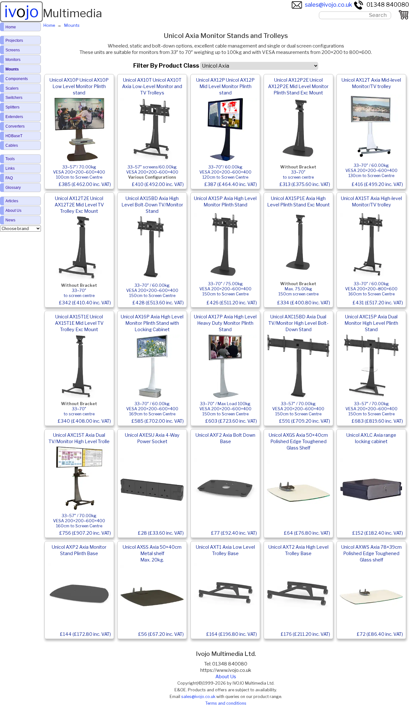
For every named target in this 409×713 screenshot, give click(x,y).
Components (16, 79)
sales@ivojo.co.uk (328, 4)
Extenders (14, 117)
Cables (11, 145)
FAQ (9, 178)
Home (10, 27)
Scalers (12, 88)
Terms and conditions (225, 703)
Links (10, 168)
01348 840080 (388, 4)
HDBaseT (13, 136)
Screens (12, 50)
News (10, 220)
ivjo (21, 11)
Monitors (12, 59)
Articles (11, 201)
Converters (15, 126)
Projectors (14, 40)
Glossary (13, 187)
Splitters (12, 107)
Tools (10, 159)
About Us (225, 677)
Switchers (13, 97)
